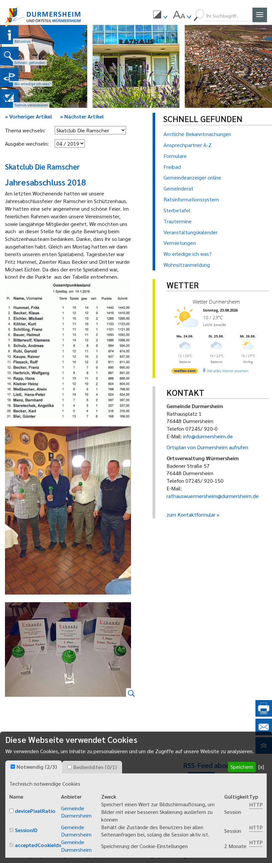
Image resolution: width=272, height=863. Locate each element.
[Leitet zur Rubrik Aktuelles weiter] (9, 35)
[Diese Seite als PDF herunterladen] (263, 714)
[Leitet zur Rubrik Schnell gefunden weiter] (9, 56)
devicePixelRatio (35, 810)
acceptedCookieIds (38, 844)
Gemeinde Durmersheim (76, 812)
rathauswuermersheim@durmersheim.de (213, 495)
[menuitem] (160, 15)
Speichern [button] (242, 766)
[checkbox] (13, 766)
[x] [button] (261, 766)
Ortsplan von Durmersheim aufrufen (207, 447)
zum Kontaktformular (191, 514)
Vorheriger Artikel (28, 116)
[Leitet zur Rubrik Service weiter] (9, 77)
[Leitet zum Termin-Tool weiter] (9, 98)
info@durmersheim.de (208, 436)
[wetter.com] (184, 372)
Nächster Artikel (82, 116)
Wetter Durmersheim (216, 301)
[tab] (33, 767)
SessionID (26, 830)
